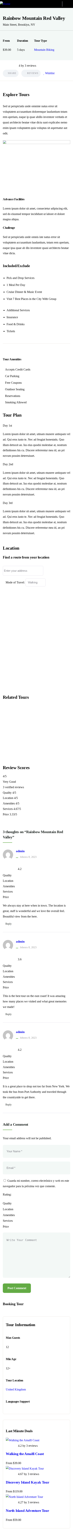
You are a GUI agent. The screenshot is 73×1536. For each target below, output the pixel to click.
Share (12, 73)
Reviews (32, 73)
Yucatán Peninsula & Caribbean (36, 732)
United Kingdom (16, 1389)
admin (20, 851)
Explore (17, 757)
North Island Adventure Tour (27, 1511)
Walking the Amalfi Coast (25, 1454)
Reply (8, 923)
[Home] (5, 4)
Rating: (7, 1194)
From (18, 747)
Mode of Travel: (15, 582)
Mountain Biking (44, 49)
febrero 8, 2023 (28, 857)
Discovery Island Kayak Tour (27, 1482)
